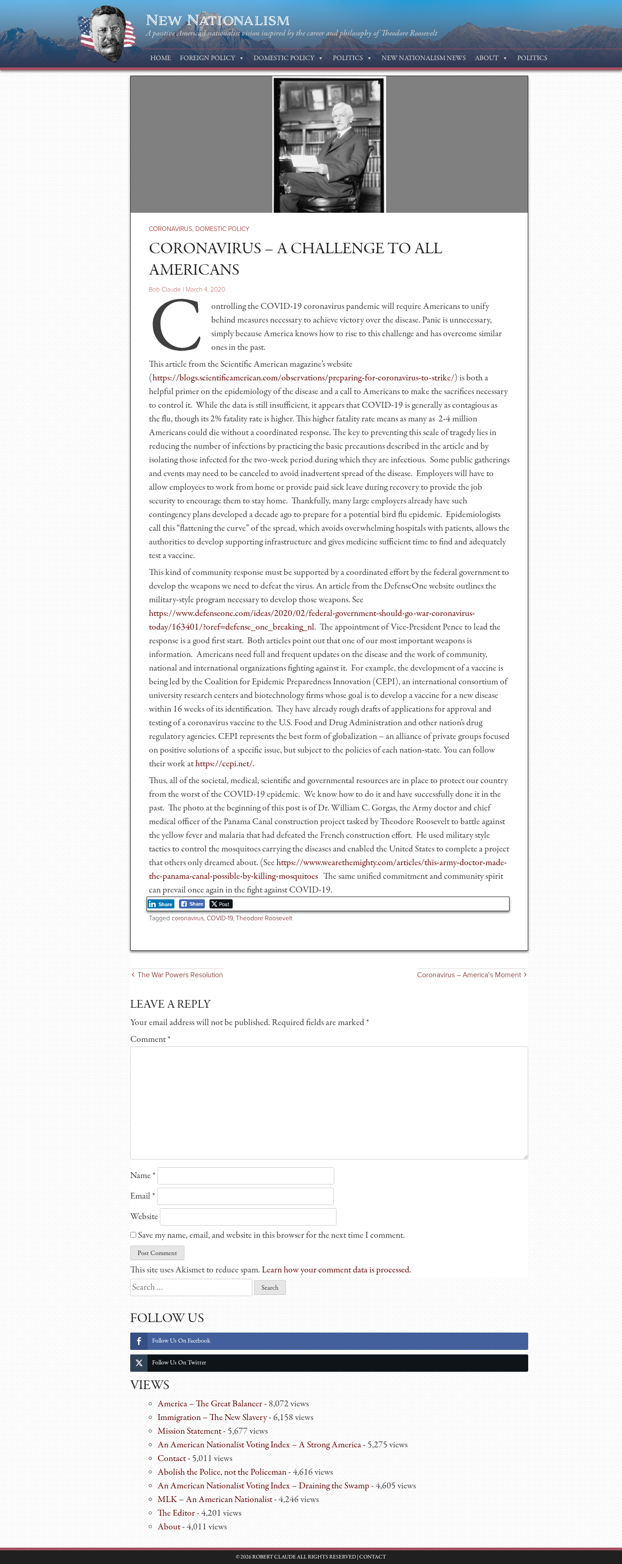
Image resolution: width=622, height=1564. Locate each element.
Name (143, 1175)
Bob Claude (165, 289)
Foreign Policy (207, 58)
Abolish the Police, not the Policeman (222, 1472)
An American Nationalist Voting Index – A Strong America (259, 1445)
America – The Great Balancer (210, 1404)
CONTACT (372, 1557)
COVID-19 (220, 918)
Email (142, 1196)
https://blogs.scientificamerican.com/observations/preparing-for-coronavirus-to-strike (302, 378)
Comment (150, 1039)
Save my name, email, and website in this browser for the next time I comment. (271, 1235)
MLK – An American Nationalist (215, 1499)
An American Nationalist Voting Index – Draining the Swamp (263, 1486)
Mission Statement (189, 1431)
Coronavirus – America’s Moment (469, 974)
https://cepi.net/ (224, 764)
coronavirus (188, 918)
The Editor (176, 1513)
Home (160, 58)
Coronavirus (170, 229)
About (487, 58)
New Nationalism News (424, 58)
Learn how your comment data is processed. (336, 1270)
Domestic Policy (284, 58)
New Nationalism (218, 20)
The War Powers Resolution (180, 974)
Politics (348, 58)
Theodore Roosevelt (264, 918)
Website (144, 1216)
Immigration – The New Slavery (212, 1417)
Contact (172, 1458)
